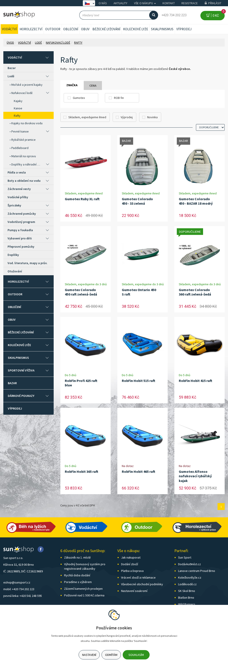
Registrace (189, 3)
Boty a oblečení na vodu (24, 181)
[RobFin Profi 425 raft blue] (85, 345)
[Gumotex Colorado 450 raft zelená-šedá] (85, 254)
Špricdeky (14, 205)
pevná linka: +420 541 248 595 (22, 596)
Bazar (12, 68)
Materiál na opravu (23, 156)
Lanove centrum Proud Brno (196, 571)
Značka (71, 85)
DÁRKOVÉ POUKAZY (21, 396)
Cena (92, 86)
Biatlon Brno (186, 598)
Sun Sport (184, 557)
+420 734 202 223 (174, 15)
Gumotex (79, 98)
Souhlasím (136, 655)
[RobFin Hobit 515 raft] (142, 345)
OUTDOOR (52, 29)
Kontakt (169, 3)
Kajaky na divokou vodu (27, 123)
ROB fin (119, 98)
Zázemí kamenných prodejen (83, 589)
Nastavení (89, 655)
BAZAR (12, 383)
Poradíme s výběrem (78, 582)
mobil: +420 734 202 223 (18, 589)
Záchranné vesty (19, 189)
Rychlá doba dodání (77, 575)
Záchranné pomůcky (22, 214)
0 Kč (217, 14)
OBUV (85, 29)
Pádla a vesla (17, 172)
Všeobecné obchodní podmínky (142, 584)
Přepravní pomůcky (21, 247)
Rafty (17, 116)
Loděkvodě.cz (187, 584)
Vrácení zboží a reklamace (138, 577)
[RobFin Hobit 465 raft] (142, 436)
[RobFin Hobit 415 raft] (199, 345)
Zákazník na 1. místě (77, 557)
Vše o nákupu (144, 3)
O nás (103, 3)
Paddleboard (19, 148)
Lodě (11, 76)
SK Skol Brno (186, 591)
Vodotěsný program (21, 222)
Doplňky (13, 255)
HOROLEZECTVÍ (31, 29)
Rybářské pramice (23, 140)
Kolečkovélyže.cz (189, 577)
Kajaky (18, 101)
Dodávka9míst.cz (189, 564)
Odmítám (111, 655)
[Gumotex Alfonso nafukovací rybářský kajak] (199, 436)
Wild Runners (186, 604)
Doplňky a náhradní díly (26, 164)
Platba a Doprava (132, 571)
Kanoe (18, 108)
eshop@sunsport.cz (16, 582)
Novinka (152, 117)
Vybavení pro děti (20, 238)
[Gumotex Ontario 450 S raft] (142, 254)
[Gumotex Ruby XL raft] (85, 163)
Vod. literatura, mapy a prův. (27, 263)
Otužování (15, 271)
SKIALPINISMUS (162, 29)
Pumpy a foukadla (20, 230)
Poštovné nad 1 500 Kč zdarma (84, 595)
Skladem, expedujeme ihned (87, 117)
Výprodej (183, 29)
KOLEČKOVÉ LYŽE (135, 29)
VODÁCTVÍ (9, 29)
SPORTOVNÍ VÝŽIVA (21, 370)
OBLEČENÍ (70, 29)
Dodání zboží (129, 564)
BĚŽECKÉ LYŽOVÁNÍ (106, 29)
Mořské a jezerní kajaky (27, 85)
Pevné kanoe (20, 131)
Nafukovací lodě (22, 93)
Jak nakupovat (130, 557)
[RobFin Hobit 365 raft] (85, 436)
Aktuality (120, 3)
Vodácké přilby (18, 197)
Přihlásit (214, 3)
